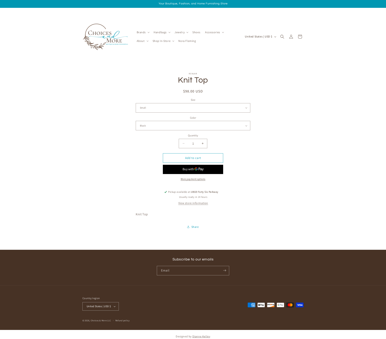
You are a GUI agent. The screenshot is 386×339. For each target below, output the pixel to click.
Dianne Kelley (201, 336)
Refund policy (122, 320)
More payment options (193, 178)
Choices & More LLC (101, 320)
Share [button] (195, 227)
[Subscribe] (224, 270)
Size (193, 100)
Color (193, 117)
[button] (142, 32)
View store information (193, 203)
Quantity (193, 135)
